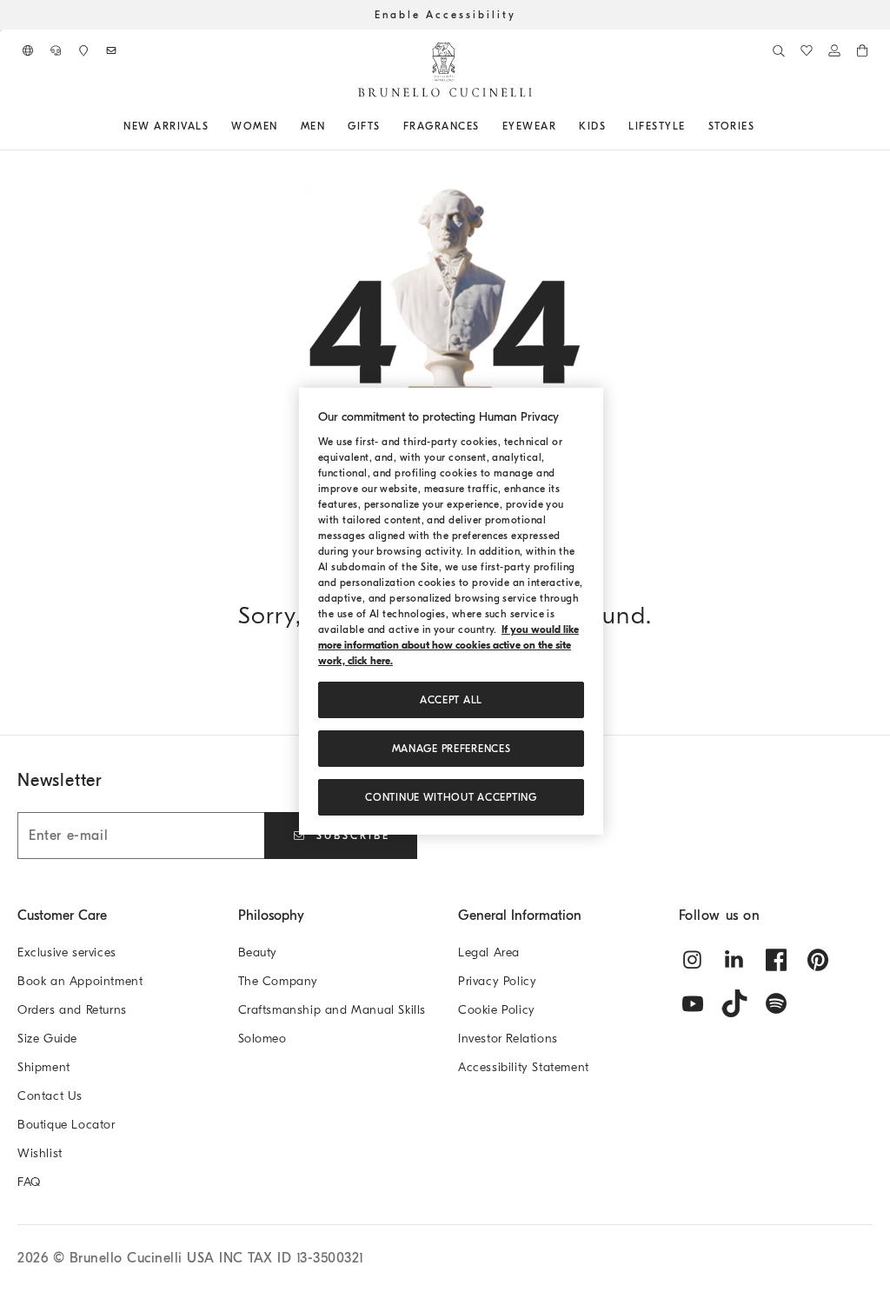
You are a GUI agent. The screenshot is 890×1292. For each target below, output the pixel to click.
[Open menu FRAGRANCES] (486, 126)
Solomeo (262, 1038)
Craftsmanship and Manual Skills (332, 1009)
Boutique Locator (66, 1124)
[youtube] (693, 1003)
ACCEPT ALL (451, 700)
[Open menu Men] (331, 126)
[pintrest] (818, 960)
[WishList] (807, 50)
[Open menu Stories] (760, 126)
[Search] (779, 50)
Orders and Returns (72, 1009)
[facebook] (776, 960)
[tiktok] (734, 1003)
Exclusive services (66, 952)
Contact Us (50, 1096)
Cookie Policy (496, 1009)
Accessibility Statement (523, 1067)
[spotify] (776, 1003)
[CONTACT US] (56, 50)
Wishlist (40, 1153)
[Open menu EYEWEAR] (562, 126)
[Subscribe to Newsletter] (111, 50)
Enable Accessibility (445, 15)
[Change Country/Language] (28, 50)
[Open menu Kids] (612, 126)
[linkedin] (734, 960)
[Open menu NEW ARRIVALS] (215, 126)
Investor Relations (508, 1038)
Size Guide (47, 1038)
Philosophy (271, 915)
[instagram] (693, 960)
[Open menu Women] (284, 126)
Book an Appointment (80, 981)
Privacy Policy (497, 981)
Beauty (258, 952)
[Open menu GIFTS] (387, 126)
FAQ (29, 1182)
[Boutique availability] (83, 50)
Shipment (43, 1067)
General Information (519, 915)
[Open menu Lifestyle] (692, 126)
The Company (278, 981)
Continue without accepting (450, 797)
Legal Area (489, 952)
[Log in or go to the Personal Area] (834, 50)
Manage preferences (451, 749)
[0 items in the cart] (862, 50)
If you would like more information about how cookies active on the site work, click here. (448, 645)
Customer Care (62, 915)
